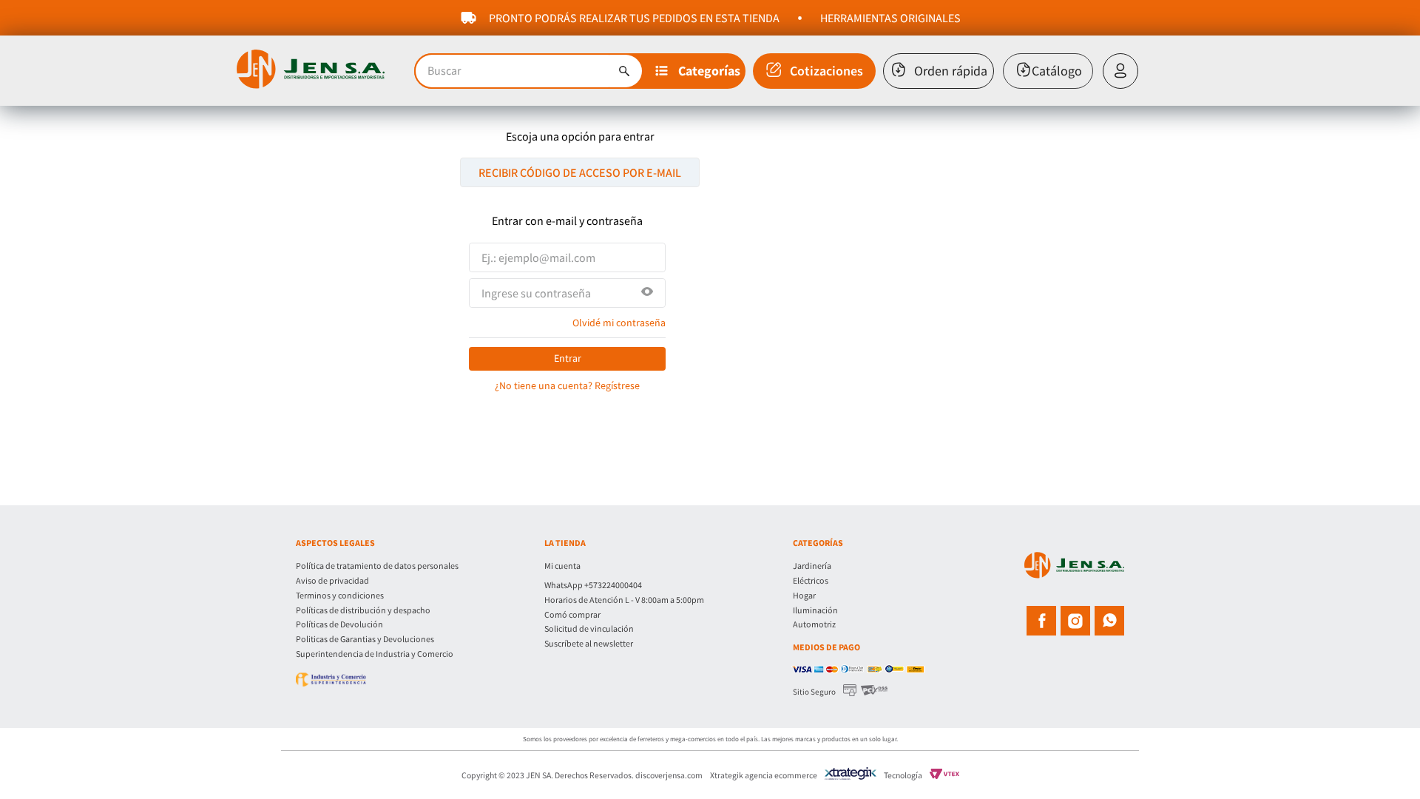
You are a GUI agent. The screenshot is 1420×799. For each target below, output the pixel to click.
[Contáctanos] (668, 575)
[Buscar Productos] (624, 71)
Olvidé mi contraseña (619, 322)
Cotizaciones (826, 70)
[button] (698, 71)
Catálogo (1057, 70)
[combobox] (528, 71)
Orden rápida (950, 70)
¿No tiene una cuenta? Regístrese (567, 385)
